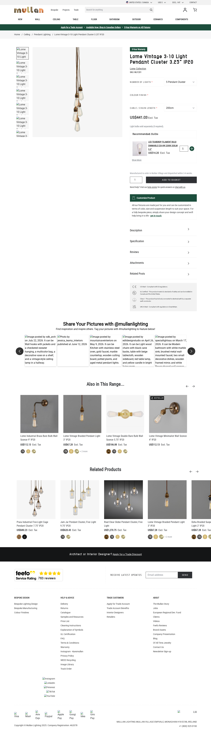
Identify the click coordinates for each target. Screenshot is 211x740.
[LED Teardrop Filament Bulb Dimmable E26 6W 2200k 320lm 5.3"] (140, 148)
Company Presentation (164, 634)
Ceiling (56, 19)
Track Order (66, 669)
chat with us (180, 187)
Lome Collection (138, 68)
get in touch (156, 215)
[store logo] (28, 10)
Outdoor (136, 19)
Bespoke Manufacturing (25, 608)
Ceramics (158, 19)
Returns (64, 608)
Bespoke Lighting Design (26, 604)
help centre (152, 187)
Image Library (67, 664)
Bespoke (54, 10)
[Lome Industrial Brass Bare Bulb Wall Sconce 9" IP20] (39, 414)
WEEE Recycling (68, 660)
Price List (65, 621)
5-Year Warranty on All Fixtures (137, 27)
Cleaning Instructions (71, 625)
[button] (40, 350)
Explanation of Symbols (72, 630)
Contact (193, 2)
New (20, 19)
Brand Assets (159, 630)
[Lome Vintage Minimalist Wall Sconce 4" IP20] (168, 414)
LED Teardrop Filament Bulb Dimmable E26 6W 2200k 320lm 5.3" (163, 146)
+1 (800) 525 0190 (188, 726)
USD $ (160, 2)
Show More (136, 160)
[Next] (194, 386)
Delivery (64, 604)
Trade (76, 10)
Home (17, 34)
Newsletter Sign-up (162, 651)
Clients (156, 617)
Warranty (65, 647)
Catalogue (65, 612)
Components (181, 19)
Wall (37, 19)
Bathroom (115, 19)
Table (75, 19)
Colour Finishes (21, 612)
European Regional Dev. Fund (167, 612)
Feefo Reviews (160, 625)
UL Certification (68, 634)
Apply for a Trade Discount (127, 554)
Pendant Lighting (42, 34)
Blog (155, 638)
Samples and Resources (72, 617)
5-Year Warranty (138, 49)
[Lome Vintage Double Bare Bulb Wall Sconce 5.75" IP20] (125, 414)
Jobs (155, 608)
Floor (94, 19)
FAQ (63, 638)
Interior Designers (115, 612)
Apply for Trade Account (118, 604)
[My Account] (186, 9)
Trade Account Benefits (118, 608)
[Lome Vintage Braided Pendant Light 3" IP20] (82, 414)
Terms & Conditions (70, 643)
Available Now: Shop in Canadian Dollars (103, 27)
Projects (66, 10)
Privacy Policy (67, 656)
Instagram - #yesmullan (72, 651)
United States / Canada (139, 2)
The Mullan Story (161, 604)
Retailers (111, 617)
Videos (156, 621)
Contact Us (158, 647)
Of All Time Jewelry (162, 643)
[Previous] (188, 386)
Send (185, 575)
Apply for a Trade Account (72, 27)
